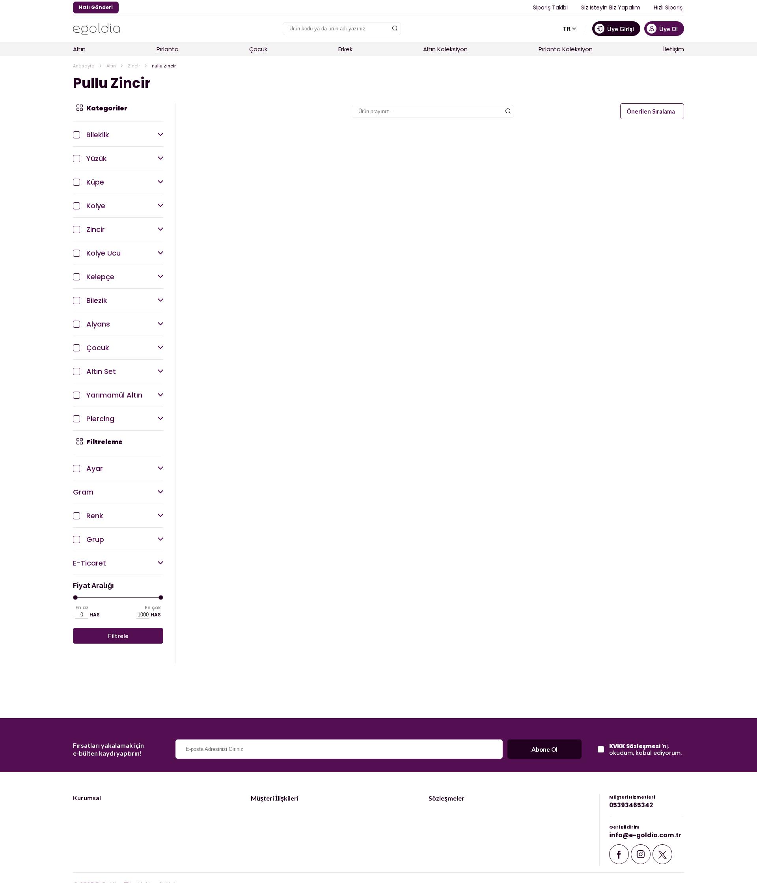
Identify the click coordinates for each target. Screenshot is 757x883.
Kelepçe (100, 277)
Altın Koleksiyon (445, 49)
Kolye (95, 206)
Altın (79, 49)
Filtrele (118, 635)
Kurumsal (87, 797)
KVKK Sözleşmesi (635, 746)
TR (567, 29)
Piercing (100, 419)
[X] (662, 856)
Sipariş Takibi (550, 7)
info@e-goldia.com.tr (645, 835)
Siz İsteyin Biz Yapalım (610, 7)
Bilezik (96, 300)
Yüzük (96, 158)
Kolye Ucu (103, 253)
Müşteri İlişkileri (274, 798)
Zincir (134, 66)
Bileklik (97, 135)
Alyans (98, 324)
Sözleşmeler (446, 798)
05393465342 (631, 805)
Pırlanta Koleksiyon (566, 49)
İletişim (673, 49)
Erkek (345, 49)
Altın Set (101, 371)
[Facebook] (619, 856)
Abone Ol (544, 749)
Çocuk (258, 49)
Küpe (95, 182)
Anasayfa (84, 66)
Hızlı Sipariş (668, 7)
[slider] (75, 598)
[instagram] (641, 856)
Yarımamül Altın (114, 395)
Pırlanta (168, 49)
